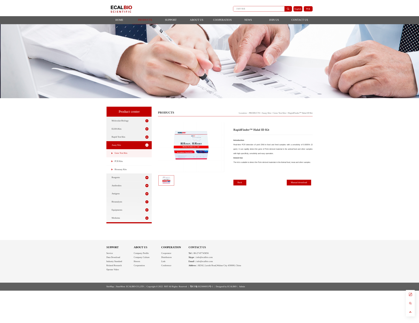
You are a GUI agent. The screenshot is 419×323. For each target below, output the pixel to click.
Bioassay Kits (121, 169)
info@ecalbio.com (201, 257)
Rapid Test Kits (118, 137)
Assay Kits (116, 145)
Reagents (116, 177)
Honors (137, 261)
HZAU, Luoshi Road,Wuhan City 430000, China (215, 265)
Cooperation (139, 265)
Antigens (116, 193)
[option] (191, 147)
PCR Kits (119, 161)
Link (163, 261)
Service (109, 253)
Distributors (166, 257)
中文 (308, 9)
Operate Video (112, 269)
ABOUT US (196, 19)
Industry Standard (114, 261)
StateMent (120, 286)
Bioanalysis (117, 202)
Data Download (113, 257)
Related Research (114, 265)
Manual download (299, 182)
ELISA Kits (116, 129)
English (297, 9)
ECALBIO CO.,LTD (135, 286)
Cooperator (166, 253)
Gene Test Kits (121, 153)
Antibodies (116, 185)
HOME (119, 19)
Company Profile (141, 253)
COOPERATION (222, 19)
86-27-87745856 (199, 253)
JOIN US (274, 19)
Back (239, 182)
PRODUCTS (145, 19)
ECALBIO (232, 286)
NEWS (248, 19)
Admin (242, 286)
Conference (166, 265)
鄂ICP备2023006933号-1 (201, 286)
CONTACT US (299, 19)
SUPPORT (171, 19)
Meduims (116, 218)
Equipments (117, 210)
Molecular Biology (120, 121)
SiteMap (110, 286)
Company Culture (142, 257)
